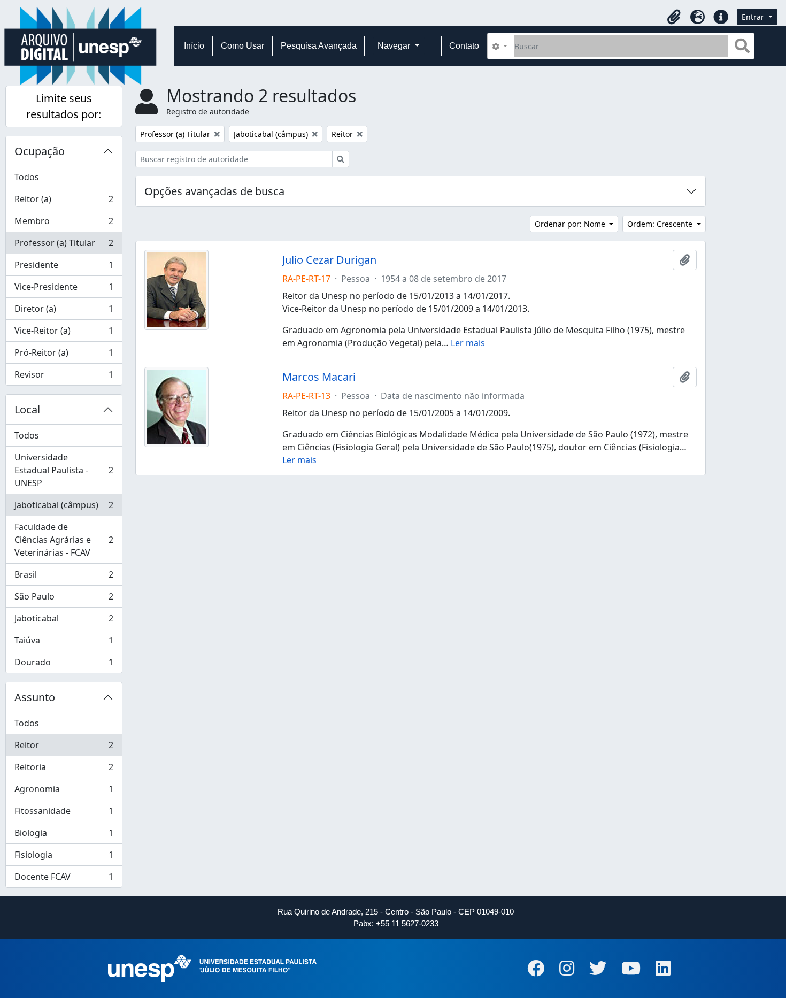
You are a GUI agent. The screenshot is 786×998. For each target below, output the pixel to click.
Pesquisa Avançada (319, 45)
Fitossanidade (63, 813)
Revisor (63, 377)
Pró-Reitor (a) (63, 355)
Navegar (394, 45)
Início (194, 45)
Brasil (63, 577)
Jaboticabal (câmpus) (63, 507)
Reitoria (63, 769)
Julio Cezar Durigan (329, 260)
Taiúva (63, 642)
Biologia (63, 835)
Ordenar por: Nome (571, 224)
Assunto (34, 697)
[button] (673, 17)
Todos (26, 177)
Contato (464, 45)
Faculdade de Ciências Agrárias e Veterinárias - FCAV (63, 539)
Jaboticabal (63, 620)
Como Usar (242, 45)
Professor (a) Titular (63, 245)
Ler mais (468, 343)
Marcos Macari (319, 377)
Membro (63, 223)
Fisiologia (63, 857)
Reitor (63, 747)
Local (27, 409)
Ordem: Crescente (661, 224)
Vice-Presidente (63, 289)
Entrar (754, 17)
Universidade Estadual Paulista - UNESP (63, 470)
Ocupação (39, 151)
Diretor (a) (63, 311)
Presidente (63, 267)
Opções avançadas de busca (214, 191)
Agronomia (63, 791)
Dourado (63, 664)
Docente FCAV (63, 879)
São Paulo (63, 599)
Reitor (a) (63, 201)
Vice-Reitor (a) (63, 333)
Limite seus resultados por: (63, 106)
